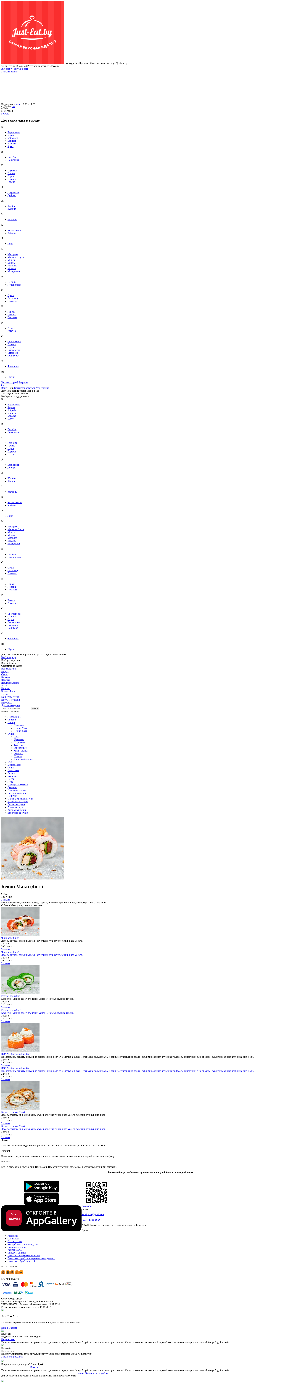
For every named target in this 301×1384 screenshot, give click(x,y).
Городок (12, 179)
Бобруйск (13, 138)
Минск (11, 260)
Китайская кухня (17, 810)
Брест (10, 146)
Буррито (12, 776)
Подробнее (102, 1373)
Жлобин (12, 206)
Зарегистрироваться (24, 388)
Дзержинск (13, 192)
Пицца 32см (20, 731)
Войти (4, 388)
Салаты (12, 773)
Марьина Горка (16, 257)
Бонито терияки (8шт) (13, 1112)
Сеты (16, 736)
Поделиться (8, 1339)
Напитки (12, 795)
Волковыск (13, 160)
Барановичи (14, 132)
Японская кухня (16, 804)
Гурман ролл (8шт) (11, 996)
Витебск (12, 157)
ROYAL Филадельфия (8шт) (16, 1054)
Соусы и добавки (17, 793)
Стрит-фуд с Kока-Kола (20, 798)
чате (18, 104)
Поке (10, 781)
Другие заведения (10, 705)
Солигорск (13, 355)
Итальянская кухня (18, 801)
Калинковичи (15, 230)
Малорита (13, 254)
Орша (11, 295)
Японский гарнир (23, 759)
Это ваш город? (9, 382)
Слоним (12, 344)
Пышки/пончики (17, 790)
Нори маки (20, 742)
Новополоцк (14, 284)
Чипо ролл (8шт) (10, 938)
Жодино (12, 208)
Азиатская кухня (16, 807)
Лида (10, 243)
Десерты (12, 787)
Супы (11, 767)
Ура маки (19, 739)
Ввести (34, 1367)
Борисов (12, 140)
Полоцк (12, 314)
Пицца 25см (20, 728)
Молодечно (14, 271)
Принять (80, 1373)
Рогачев (12, 330)
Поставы (12, 317)
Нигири (18, 756)
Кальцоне (19, 725)
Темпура (18, 745)
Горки (11, 176)
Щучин (11, 377)
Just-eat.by (87, 1206)
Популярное (14, 716)
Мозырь (12, 268)
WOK (11, 762)
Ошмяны (12, 301)
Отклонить (91, 1373)
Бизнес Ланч (14, 764)
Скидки (12, 719)
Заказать (5, 899)
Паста (11, 779)
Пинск (11, 311)
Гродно (11, 182)
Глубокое (12, 170)
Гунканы (18, 753)
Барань (11, 135)
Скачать (13, 1327)
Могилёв (12, 265)
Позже (4, 1327)
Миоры (11, 262)
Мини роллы (21, 750)
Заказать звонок (9, 71)
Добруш (12, 195)
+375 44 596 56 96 (91, 1219)
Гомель (11, 173)
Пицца (11, 722)
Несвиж (12, 282)
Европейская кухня (18, 812)
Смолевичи (14, 350)
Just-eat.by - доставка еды (14, 68)
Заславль (12, 219)
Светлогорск (14, 341)
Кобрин (12, 233)
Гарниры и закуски (18, 784)
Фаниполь (13, 366)
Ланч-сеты (13, 770)
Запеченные (20, 747)
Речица (11, 328)
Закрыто (23, 382)
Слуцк (11, 347)
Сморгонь (13, 352)
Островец (13, 298)
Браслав (12, 143)
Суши (11, 733)
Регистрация (42, 388)
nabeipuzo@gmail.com (93, 1214)
